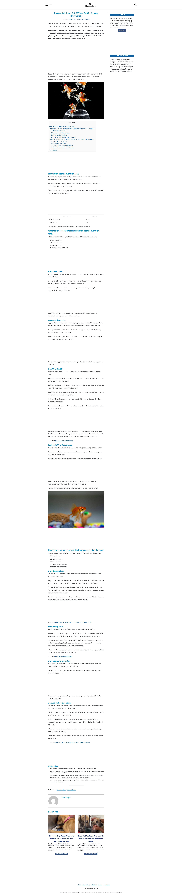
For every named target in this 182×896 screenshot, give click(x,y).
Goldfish (87, 19)
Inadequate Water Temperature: (63, 137)
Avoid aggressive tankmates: (62, 146)
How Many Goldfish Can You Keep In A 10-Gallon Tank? (73, 622)
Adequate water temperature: (62, 148)
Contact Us (107, 885)
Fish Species (81, 19)
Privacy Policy (86, 885)
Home (79, 885)
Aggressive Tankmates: (60, 133)
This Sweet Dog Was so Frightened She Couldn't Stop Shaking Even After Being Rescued (61, 838)
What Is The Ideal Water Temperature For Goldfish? (72, 742)
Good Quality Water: (59, 143)
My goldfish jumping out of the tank (61, 126)
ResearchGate (61, 790)
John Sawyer (72, 19)
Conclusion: (53, 150)
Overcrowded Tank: (59, 131)
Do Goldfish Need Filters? (63, 656)
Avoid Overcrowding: (59, 141)
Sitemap (100, 885)
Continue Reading (61, 854)
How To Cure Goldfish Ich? (64, 441)
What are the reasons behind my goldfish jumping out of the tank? (72, 129)
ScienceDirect (71, 790)
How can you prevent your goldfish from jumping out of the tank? (71, 139)
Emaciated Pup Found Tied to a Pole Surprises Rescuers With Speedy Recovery (91, 838)
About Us (121, 30)
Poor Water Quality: (59, 135)
